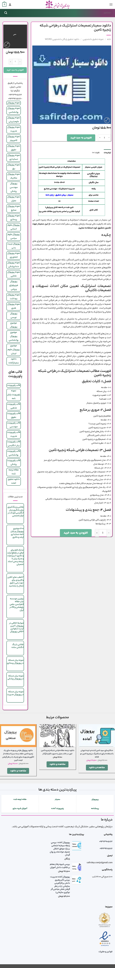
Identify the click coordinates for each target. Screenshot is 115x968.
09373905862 (105, 841)
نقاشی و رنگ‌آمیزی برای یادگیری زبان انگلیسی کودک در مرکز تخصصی (15, 511)
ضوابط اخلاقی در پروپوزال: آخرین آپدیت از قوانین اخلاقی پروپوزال (16, 627)
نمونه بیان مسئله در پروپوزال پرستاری (15, 662)
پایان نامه (50, 195)
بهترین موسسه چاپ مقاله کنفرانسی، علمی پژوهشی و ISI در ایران (17, 604)
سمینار (70, 195)
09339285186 (106, 849)
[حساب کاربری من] (10, 4)
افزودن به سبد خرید (81, 138)
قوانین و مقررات (105, 952)
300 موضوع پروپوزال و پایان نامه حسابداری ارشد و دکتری (17, 533)
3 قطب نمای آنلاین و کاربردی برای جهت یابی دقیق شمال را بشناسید (15, 582)
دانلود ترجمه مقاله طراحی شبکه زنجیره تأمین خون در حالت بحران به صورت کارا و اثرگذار (57, 752)
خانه (109, 39)
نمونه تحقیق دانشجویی (93, 39)
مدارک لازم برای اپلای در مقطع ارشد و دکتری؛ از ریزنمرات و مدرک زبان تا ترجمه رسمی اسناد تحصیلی (15, 557)
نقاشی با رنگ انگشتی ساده (18, 646)
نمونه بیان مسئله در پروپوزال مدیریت (15, 693)
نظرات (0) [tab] (95, 152)
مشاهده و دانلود (97, 767)
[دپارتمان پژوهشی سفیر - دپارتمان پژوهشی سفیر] (57, 4)
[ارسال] (6, 13)
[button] (111, 4)
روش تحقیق (60, 195)
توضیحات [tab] (107, 152)
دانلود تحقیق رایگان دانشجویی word (62, 39)
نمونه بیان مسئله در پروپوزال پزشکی (15, 677)
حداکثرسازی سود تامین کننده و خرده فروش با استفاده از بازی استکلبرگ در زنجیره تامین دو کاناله (97, 754)
